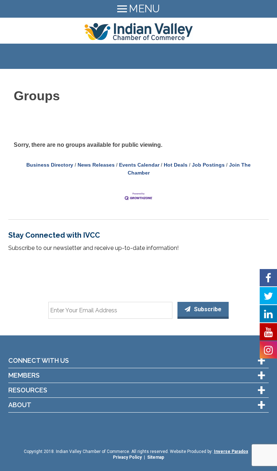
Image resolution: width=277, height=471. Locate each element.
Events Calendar (139, 165)
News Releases (96, 165)
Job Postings (208, 165)
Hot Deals (176, 165)
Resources (27, 390)
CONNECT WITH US (38, 360)
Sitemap (155, 457)
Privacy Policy (127, 457)
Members (24, 375)
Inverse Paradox (231, 451)
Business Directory (49, 165)
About (19, 405)
